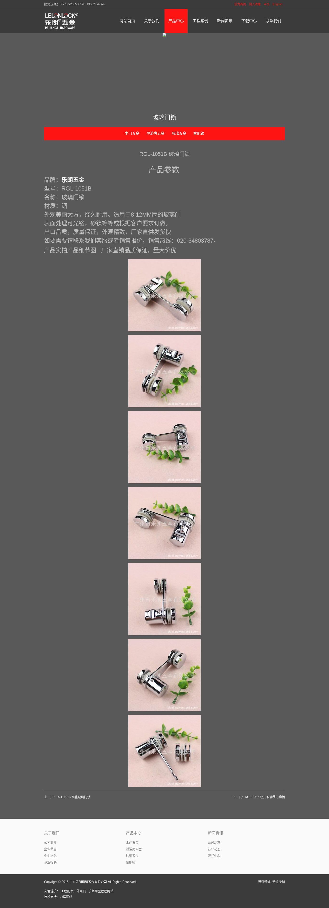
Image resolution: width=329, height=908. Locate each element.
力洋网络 (66, 897)
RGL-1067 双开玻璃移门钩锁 (265, 797)
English (278, 4)
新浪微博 (278, 882)
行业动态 (214, 849)
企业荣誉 (50, 849)
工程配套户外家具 (73, 891)
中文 (267, 4)
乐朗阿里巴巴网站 (100, 891)
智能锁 (198, 133)
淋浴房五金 (155, 133)
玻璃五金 (179, 133)
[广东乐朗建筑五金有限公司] (62, 21)
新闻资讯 (215, 833)
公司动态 (214, 842)
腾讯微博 (264, 882)
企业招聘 (50, 862)
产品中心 (133, 833)
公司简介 (50, 842)
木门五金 (132, 133)
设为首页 (240, 4)
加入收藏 (255, 4)
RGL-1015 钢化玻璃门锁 (73, 797)
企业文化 (50, 856)
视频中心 (214, 856)
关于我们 (51, 833)
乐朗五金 (73, 180)
